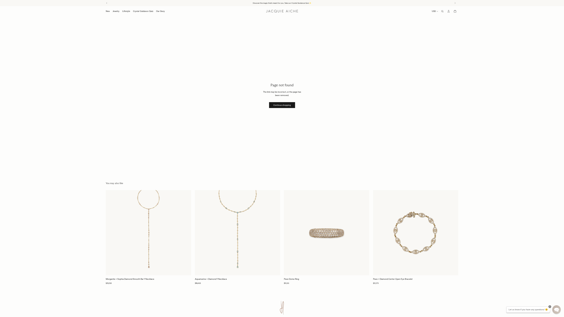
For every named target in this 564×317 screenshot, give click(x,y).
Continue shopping (282, 105)
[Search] (442, 11)
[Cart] (455, 11)
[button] (556, 309)
